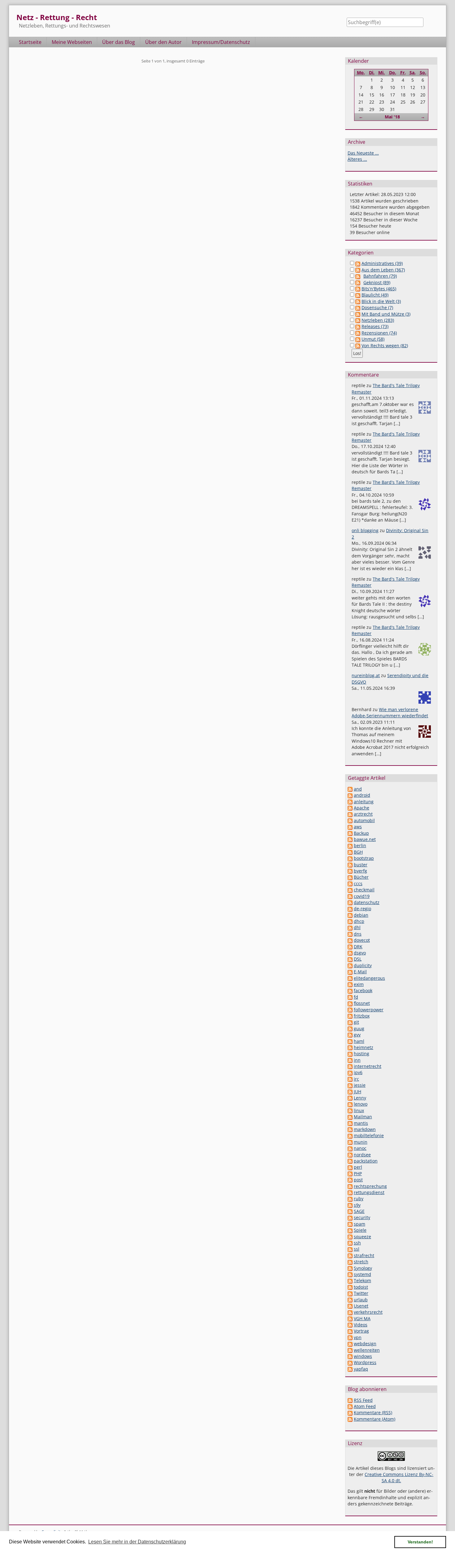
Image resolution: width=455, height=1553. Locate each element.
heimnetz (363, 1047)
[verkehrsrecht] (350, 1312)
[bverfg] (350, 871)
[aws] (350, 827)
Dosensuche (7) (377, 307)
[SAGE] (350, 1211)
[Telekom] (350, 1280)
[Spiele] (350, 1230)
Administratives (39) (382, 263)
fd (356, 997)
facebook (363, 990)
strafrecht (364, 1255)
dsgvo (360, 953)
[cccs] (350, 883)
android (362, 795)
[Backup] (350, 833)
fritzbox (362, 1016)
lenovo (360, 1104)
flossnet (362, 1003)
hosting (361, 1053)
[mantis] (350, 1123)
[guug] (350, 1028)
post (358, 1180)
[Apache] (350, 808)
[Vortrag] (350, 1331)
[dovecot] (350, 940)
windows (363, 1356)
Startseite (30, 42)
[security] (350, 1217)
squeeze (362, 1236)
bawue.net (365, 839)
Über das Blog (118, 42)
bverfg (360, 871)
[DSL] (350, 959)
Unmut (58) (373, 339)
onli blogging (365, 530)
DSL (358, 959)
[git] (350, 1022)
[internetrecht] (350, 1066)
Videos (360, 1325)
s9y (357, 1205)
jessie (360, 1085)
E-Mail (360, 972)
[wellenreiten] (350, 1350)
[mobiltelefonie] (350, 1135)
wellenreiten (367, 1350)
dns (358, 934)
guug (359, 1028)
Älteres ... (357, 159)
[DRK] (350, 946)
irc (356, 1079)
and (358, 789)
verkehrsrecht (368, 1312)
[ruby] (350, 1198)
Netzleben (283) (378, 320)
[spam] (350, 1224)
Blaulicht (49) (375, 295)
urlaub (361, 1300)
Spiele (360, 1230)
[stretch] (350, 1262)
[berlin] (350, 845)
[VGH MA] (350, 1318)
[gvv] (350, 1035)
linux (359, 1110)
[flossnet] (350, 1003)
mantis (361, 1123)
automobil (364, 820)
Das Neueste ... (363, 153)
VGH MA (362, 1318)
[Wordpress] (350, 1362)
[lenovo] (350, 1104)
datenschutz (366, 902)
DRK (358, 946)
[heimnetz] (350, 1047)
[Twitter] (350, 1293)
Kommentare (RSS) (373, 1412)
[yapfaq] (350, 1369)
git (356, 1022)
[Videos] (350, 1325)
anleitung (364, 801)
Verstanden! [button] (420, 1541)
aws (358, 827)
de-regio (362, 908)
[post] (350, 1180)
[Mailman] (350, 1117)
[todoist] (350, 1287)
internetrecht (367, 1066)
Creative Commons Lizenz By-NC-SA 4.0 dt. (399, 1477)
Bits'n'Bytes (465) (379, 289)
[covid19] (350, 896)
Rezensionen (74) (379, 333)
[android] (350, 795)
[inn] (350, 1060)
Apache (361, 808)
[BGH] (350, 852)
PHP (358, 1173)
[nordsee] (350, 1155)
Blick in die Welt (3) (381, 301)
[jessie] (350, 1085)
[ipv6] (350, 1072)
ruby (358, 1198)
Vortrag (361, 1331)
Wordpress (365, 1362)
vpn (358, 1337)
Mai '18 (392, 117)
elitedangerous (369, 978)
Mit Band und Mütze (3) (386, 314)
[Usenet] (350, 1306)
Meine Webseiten (72, 42)
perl (358, 1167)
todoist (361, 1287)
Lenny (360, 1098)
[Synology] (350, 1268)
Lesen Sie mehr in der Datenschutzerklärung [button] (137, 1541)
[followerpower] (350, 1010)
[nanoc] (350, 1148)
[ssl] (350, 1249)
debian (361, 915)
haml (359, 1041)
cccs (358, 883)
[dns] (350, 934)
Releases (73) (375, 326)
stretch (361, 1262)
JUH (357, 1091)
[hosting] (350, 1053)
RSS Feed (363, 1400)
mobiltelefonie (369, 1135)
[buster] (350, 865)
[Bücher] (350, 877)
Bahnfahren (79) (380, 276)
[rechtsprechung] (350, 1186)
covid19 (362, 896)
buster (360, 865)
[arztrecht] (350, 814)
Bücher (361, 877)
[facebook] (350, 990)
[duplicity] (350, 965)
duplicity (363, 965)
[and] (350, 789)
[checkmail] (350, 890)
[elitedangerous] (350, 978)
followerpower (369, 1010)
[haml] (350, 1041)
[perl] (350, 1167)
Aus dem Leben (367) (383, 270)
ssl (356, 1249)
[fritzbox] (350, 1016)
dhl (357, 927)
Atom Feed (365, 1406)
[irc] (350, 1079)
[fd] (350, 997)
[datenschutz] (350, 902)
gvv (357, 1035)
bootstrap (364, 858)
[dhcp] (350, 921)
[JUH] (350, 1091)
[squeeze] (350, 1236)
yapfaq (361, 1369)
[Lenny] (350, 1098)
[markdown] (350, 1129)
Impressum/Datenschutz (221, 42)
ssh (357, 1243)
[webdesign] (350, 1343)
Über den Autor (163, 42)
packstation (366, 1161)
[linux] (350, 1110)
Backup (361, 833)
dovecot (362, 940)
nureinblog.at (366, 675)
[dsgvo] (350, 953)
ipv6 (358, 1072)
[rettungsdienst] (350, 1192)
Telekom (362, 1280)
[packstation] (350, 1161)
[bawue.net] (350, 839)
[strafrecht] (350, 1255)
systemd (362, 1274)
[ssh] (350, 1243)
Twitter (361, 1293)
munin (360, 1142)
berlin (360, 845)
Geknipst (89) (376, 282)
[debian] (350, 915)
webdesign (365, 1343)
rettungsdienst (369, 1192)
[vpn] (350, 1337)
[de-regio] (350, 908)
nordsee (362, 1155)
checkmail (364, 890)
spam (359, 1224)
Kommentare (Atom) (374, 1419)
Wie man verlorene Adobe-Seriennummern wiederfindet (390, 712)
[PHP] (350, 1173)
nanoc (360, 1148)
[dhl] (350, 927)
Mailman (363, 1117)
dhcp (359, 921)
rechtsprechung (370, 1186)
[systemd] (350, 1274)
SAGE (359, 1211)
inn (357, 1060)
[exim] (350, 984)
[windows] (350, 1356)
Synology (363, 1268)
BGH (358, 852)
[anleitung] (350, 801)
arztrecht (363, 814)
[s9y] (350, 1205)
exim (359, 984)
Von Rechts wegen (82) (385, 345)
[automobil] (350, 820)
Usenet (361, 1306)
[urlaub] (350, 1300)
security (362, 1217)
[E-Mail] (350, 972)
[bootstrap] (350, 858)
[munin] (350, 1142)
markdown (365, 1129)
